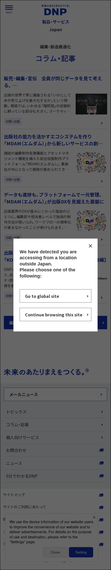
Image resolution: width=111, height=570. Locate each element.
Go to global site (42, 296)
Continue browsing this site (53, 314)
